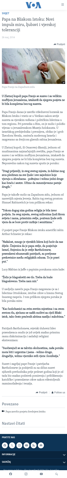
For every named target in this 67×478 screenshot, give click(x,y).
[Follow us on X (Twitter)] (12, 445)
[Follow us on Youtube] (26, 445)
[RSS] (34, 445)
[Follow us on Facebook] (5, 445)
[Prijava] (41, 445)
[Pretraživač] (56, 474)
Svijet (5, 13)
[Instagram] (26, 474)
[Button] (59, 44)
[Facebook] (10, 474)
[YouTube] (41, 474)
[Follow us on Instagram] (19, 445)
